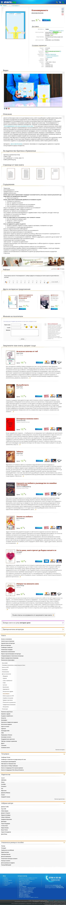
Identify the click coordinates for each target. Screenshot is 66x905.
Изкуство (3, 718)
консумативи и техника (25, 881)
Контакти (6, 879)
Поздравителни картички (8, 739)
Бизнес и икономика (6, 639)
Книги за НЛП (5, 667)
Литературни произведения (8, 761)
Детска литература (6, 645)
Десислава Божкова (37, 13)
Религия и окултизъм (6, 711)
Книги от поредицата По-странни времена (12, 768)
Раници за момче (5, 860)
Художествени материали (24, 882)
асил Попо (4, 830)
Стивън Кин (4, 825)
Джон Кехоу (4, 834)
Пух (2, 788)
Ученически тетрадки (6, 649)
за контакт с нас (57, 885)
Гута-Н (3, 778)
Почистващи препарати (24, 880)
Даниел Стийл (5, 806)
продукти (24, 883)
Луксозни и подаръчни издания (9, 722)
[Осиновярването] (15, 25)
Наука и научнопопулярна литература (11, 653)
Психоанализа (5, 671)
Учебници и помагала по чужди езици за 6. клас (13, 759)
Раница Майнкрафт (6, 865)
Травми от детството (8, 700)
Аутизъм (5, 685)
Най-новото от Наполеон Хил (8, 763)
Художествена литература (8, 643)
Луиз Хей (3, 809)
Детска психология (6, 674)
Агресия (5, 678)
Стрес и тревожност (7, 680)
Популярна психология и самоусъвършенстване (13, 665)
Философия (5, 663)
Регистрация (7, 883)
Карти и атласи (5, 726)
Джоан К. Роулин (5, 813)
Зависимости (6, 689)
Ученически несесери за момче (9, 858)
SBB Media (3, 780)
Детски (22, 886)
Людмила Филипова (6, 819)
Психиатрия (5, 709)
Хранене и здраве (5, 714)
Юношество (6, 706)
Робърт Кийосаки (5, 817)
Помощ (5, 885)
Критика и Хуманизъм (50, 54)
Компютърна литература (7, 641)
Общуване (5, 676)
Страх (4, 682)
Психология (49, 57)
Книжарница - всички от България (28, 877)
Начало (5, 877)
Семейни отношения (8, 698)
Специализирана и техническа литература (12, 656)
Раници (3, 846)
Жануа (2, 782)
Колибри (3, 784)
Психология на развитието (9, 702)
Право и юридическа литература (9, 658)
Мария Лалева (5, 827)
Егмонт (3, 795)
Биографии (4, 720)
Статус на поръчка (8, 882)
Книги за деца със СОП (8, 696)
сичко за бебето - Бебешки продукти (27, 887)
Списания (3, 745)
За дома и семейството (7, 716)
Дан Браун (3, 821)
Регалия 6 (3, 786)
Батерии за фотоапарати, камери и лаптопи (28, 897)
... (8, 5)
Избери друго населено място (56, 30)
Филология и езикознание (8, 651)
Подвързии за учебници (7, 850)
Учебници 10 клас (5, 757)
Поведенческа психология (9, 704)
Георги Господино (6, 832)
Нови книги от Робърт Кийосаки (9, 765)
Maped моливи (5, 852)
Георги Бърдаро (5, 823)
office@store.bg (60, 887)
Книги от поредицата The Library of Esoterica (12, 770)
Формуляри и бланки (6, 735)
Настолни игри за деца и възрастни (26, 879)
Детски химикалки (6, 856)
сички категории (60, 749)
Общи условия (51, 900)
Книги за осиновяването (52, 56)
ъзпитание (6, 687)
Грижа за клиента (8, 880)
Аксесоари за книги (6, 737)
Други (2, 743)
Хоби (2, 732)
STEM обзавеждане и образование (26, 888)
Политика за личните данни (60, 900)
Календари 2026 (5, 730)
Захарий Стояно (5, 797)
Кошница (6, 881)
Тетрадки (3, 848)
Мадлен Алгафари (5, 815)
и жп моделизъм (26, 890)
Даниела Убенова (5, 792)
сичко (26, 891)
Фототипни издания (6, 724)
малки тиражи (26, 892)
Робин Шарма (4, 811)
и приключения (24, 893)
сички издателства (59, 799)
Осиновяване (15, 5)
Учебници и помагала (6, 647)
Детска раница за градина (8, 863)
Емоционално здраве (8, 691)
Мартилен (3, 790)
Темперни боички (5, 854)
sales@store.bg (59, 886)
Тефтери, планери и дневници (9, 741)
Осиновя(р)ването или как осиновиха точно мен (18, 126)
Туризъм (3, 728)
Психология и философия (7, 660)
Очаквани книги (5, 747)
